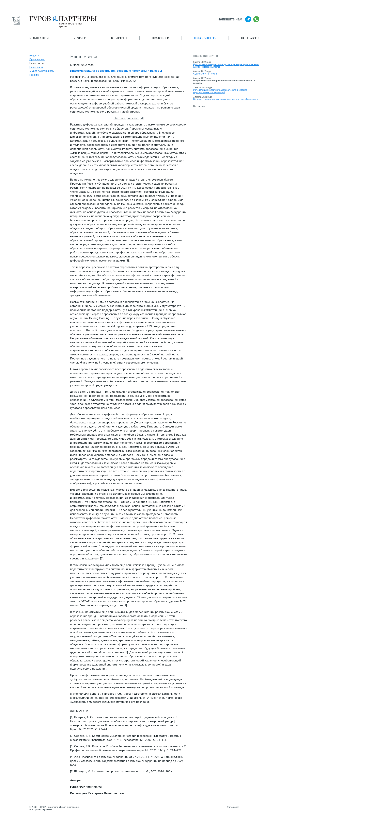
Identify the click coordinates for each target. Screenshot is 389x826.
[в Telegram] (248, 19)
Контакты (250, 38)
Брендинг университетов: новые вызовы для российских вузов (225, 99)
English (16, 20)
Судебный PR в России (205, 73)
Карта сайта (233, 807)
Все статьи (199, 106)
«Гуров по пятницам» (41, 71)
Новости (34, 55)
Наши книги (36, 67)
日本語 (17, 23)
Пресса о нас (37, 59)
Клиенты (119, 38)
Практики (160, 38)
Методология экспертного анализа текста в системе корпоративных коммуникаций (220, 91)
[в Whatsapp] (256, 19)
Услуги (80, 38)
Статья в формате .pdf (129, 118)
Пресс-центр (205, 38)
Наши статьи (36, 63)
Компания (39, 38)
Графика (34, 74)
